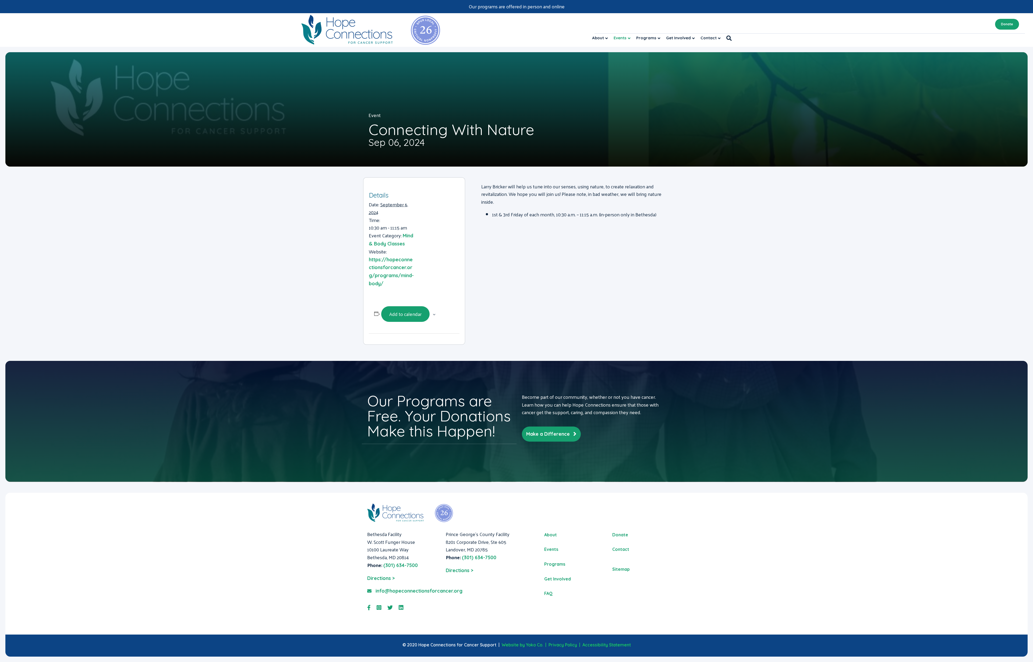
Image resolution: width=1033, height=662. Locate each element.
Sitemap (621, 569)
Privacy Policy (563, 644)
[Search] (727, 38)
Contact (709, 37)
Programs (646, 37)
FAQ (548, 593)
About (598, 37)
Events (620, 37)
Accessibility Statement (606, 644)
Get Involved (678, 37)
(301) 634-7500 (400, 565)
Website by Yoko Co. (522, 644)
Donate (1007, 24)
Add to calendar (405, 313)
